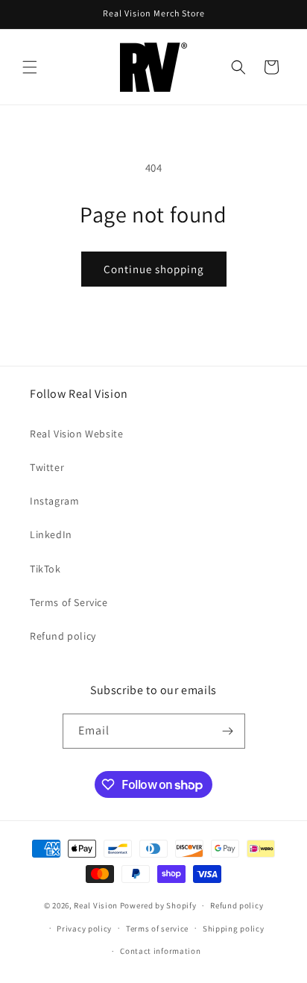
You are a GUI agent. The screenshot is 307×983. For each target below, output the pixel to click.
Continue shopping (154, 269)
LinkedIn (51, 534)
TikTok (45, 568)
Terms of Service (69, 602)
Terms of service (157, 928)
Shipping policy (234, 928)
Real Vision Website (76, 433)
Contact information (160, 951)
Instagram (54, 501)
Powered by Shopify (158, 905)
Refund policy (63, 636)
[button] (29, 67)
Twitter (47, 467)
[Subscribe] (228, 731)
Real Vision (96, 905)
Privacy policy (84, 928)
